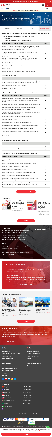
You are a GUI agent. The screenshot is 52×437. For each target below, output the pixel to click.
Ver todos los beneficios (41, 229)
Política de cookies (6, 363)
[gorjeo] (15, 378)
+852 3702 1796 (17, 387)
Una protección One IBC (8, 370)
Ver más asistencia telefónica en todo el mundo (26, 413)
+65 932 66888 (7, 409)
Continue (26, 434)
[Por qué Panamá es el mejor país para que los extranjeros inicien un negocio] (9, 302)
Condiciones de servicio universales (11, 353)
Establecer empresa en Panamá (26, 191)
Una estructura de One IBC (34, 363)
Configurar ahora (48, 5)
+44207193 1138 (17, 392)
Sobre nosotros (6, 351)
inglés (37, 10)
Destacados (7, 28)
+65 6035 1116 (17, 395)
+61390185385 (17, 389)
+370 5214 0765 (17, 403)
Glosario (29, 358)
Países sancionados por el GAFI (10, 368)
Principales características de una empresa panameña (25, 311)
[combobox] (8, 8)
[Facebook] (3, 378)
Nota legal (4, 373)
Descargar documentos (33, 351)
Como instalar (20, 28)
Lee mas (15, 315)
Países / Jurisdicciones (33, 356)
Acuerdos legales (6, 356)
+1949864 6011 (17, 400)
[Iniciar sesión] (47, 8)
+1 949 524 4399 (17, 398)
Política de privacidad (7, 358)
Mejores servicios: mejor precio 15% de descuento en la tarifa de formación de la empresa (18, 203)
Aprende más (10, 341)
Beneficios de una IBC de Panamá (42, 310)
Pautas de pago (6, 365)
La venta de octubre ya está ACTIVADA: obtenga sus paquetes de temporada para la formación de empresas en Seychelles (44, 205)
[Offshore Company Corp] (6, 5)
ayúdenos (15, 10)
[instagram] (12, 378)
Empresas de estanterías (33, 353)
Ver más (26, 220)
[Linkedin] (9, 378)
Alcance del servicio (44, 28)
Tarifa (32, 28)
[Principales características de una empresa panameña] (26, 302)
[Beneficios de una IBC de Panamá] (42, 302)
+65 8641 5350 (8, 406)
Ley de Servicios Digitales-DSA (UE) (11, 361)
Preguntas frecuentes (33, 365)
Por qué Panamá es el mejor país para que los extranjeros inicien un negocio (8, 311)
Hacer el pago (30, 361)
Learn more (41, 430)
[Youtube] (6, 378)
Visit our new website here (33, 1)
